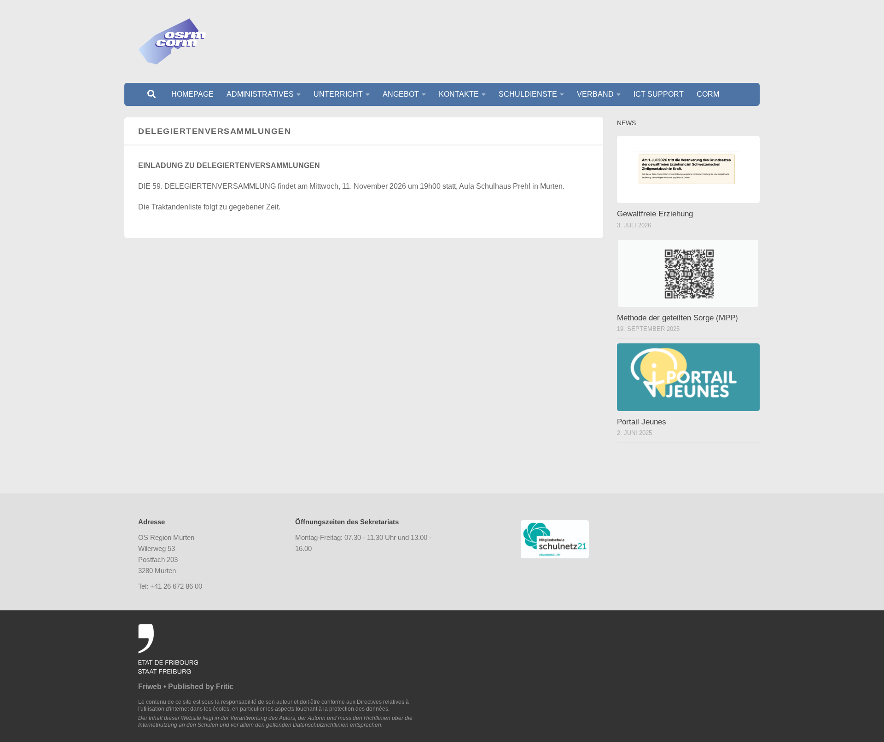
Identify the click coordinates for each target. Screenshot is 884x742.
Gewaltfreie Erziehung (655, 213)
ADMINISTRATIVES (260, 94)
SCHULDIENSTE (528, 94)
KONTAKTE (459, 94)
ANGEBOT (401, 94)
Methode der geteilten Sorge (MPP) (677, 317)
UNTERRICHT (338, 94)
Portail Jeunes (641, 421)
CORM (708, 94)
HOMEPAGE (192, 94)
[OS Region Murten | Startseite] (172, 41)
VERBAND (595, 94)
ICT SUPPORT (659, 94)
